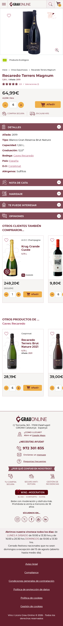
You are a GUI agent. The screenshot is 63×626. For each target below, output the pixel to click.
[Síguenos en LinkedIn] (45, 519)
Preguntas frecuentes (34, 462)
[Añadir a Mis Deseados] (6, 240)
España (14, 161)
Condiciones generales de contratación (31, 581)
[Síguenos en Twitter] (24, 519)
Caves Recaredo (23, 155)
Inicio (4, 70)
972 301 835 (33, 448)
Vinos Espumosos (19, 70)
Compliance (31, 572)
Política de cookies (32, 598)
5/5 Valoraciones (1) (29, 84)
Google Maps (38, 436)
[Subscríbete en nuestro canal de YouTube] (38, 519)
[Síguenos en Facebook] (31, 519)
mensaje (41, 455)
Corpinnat (14, 166)
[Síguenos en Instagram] (17, 519)
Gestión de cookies (31, 606)
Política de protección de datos (31, 589)
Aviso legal (31, 564)
